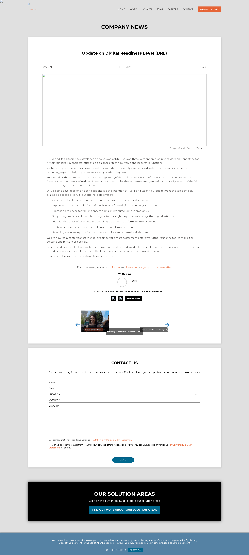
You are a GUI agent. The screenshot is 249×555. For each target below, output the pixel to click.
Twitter (116, 267)
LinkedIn (131, 267)
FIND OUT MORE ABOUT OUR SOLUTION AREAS (124, 509)
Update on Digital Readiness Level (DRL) (124, 53)
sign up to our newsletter (156, 267)
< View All (47, 67)
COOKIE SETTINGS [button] (116, 550)
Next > (203, 67)
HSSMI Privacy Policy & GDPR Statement (111, 440)
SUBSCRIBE (133, 298)
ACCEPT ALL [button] (135, 550)
